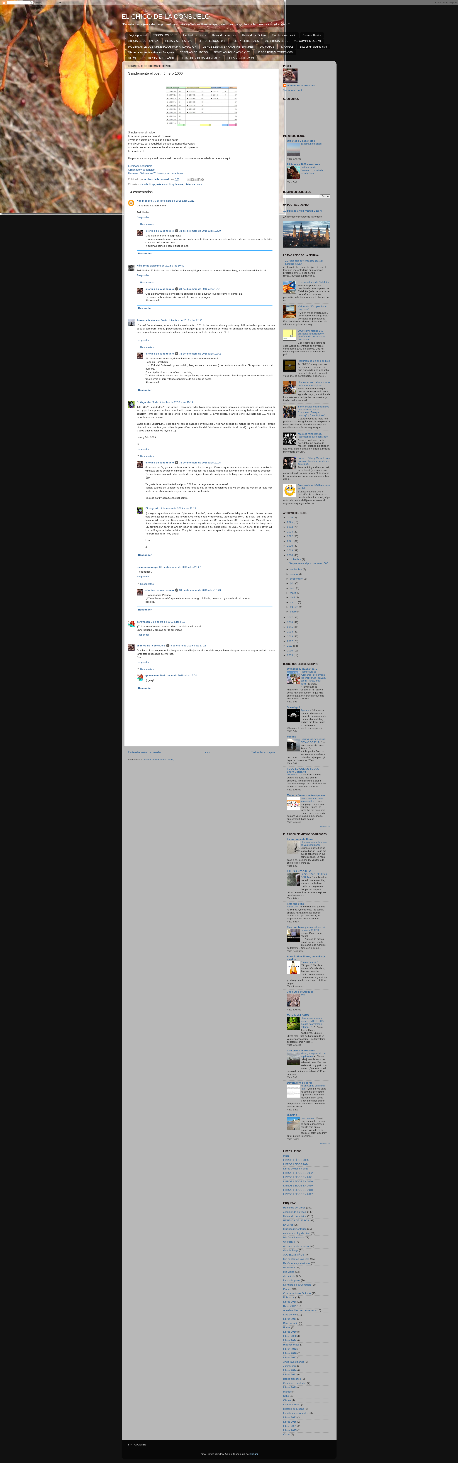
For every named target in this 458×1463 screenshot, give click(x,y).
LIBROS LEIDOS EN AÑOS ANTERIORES (228, 46)
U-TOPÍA (292, 1115)
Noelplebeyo (144, 200)
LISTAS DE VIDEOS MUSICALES (201, 58)
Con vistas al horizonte (301, 1050)
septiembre (296, 578)
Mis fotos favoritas (293, 1237)
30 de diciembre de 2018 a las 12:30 (181, 320)
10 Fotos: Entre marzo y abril (302, 210)
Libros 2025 (290, 1430)
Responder (143, 217)
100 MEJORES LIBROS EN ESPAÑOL (151, 58)
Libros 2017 (290, 1357)
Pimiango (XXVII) (310, 930)
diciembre (296, 559)
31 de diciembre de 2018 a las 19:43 (200, 590)
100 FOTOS (267, 46)
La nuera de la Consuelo (297, 1284)
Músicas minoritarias (294, 1229)
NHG (286, 1396)
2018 (290, 555)
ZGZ (303, 994)
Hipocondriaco (291, 1344)
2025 (290, 522)
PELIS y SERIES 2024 (240, 58)
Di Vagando (144, 402)
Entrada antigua (263, 752)
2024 (290, 527)
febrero (294, 607)
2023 (290, 531)
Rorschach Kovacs (148, 320)
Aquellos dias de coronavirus (299, 1310)
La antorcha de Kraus (300, 839)
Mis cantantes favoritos (296, 1259)
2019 (290, 550)
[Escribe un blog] (192, 179)
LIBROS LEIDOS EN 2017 (298, 1194)
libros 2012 (289, 1306)
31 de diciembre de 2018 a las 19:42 (200, 353)
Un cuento (289, 1241)
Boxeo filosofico (292, 1378)
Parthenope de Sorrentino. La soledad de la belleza (312, 170)
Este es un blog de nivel (313, 46)
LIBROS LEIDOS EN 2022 (298, 1173)
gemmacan (143, 622)
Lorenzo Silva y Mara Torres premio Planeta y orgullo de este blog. (314, 461)
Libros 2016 (290, 1353)
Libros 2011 (289, 1319)
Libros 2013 (290, 1349)
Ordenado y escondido (141, 169)
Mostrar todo (325, 826)
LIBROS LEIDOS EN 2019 (298, 1185)
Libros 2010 (290, 1331)
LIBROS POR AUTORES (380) (275, 52)
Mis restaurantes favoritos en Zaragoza (151, 52)
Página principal (137, 35)
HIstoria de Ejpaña (293, 1409)
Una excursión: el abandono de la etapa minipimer (314, 384)
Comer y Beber (291, 1404)
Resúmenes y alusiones (296, 1263)
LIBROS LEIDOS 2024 (296, 1164)
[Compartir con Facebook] (199, 179)
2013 (290, 636)
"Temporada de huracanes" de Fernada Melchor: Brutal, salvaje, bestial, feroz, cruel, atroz (313, 677)
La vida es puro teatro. (296, 1413)
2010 (290, 650)
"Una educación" (310, 962)
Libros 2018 (290, 1301)
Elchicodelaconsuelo (140, 166)
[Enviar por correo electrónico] (189, 179)
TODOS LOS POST (165, 35)
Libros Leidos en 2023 (295, 1168)
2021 (290, 541)
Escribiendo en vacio (284, 35)
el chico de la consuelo (159, 230)
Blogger (253, 1454)
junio (293, 588)
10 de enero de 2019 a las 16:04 (178, 675)
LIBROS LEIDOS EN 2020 (298, 1181)
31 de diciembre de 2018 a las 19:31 (200, 289)
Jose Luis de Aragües (300, 991)
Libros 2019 (290, 1387)
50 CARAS (287, 46)
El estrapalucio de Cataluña (313, 282)
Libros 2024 (290, 1340)
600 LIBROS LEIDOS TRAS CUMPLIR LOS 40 (293, 40)
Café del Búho (295, 903)
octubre (294, 574)
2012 (290, 641)
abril (293, 597)
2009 (290, 655)
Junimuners (289, 1366)
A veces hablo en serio (296, 1246)
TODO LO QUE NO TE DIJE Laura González (303, 770)
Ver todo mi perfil (292, 90)
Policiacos (288, 1297)
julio (292, 583)
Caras (286, 1434)
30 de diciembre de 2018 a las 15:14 (172, 402)
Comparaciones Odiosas (297, 1293)
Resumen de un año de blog (314, 361)
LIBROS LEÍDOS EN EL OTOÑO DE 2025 (313, 741)
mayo (293, 593)
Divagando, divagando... (302, 669)
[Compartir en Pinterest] (202, 179)
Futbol (286, 1327)
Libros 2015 (290, 1421)
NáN (139, 265)
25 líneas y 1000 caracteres (303, 164)
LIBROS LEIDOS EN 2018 (298, 1190)
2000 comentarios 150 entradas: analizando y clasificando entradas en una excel (311, 335)
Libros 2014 (290, 1370)
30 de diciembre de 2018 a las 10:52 (163, 265)
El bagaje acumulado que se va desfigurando (314, 843)
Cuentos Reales (312, 35)
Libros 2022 (290, 1374)
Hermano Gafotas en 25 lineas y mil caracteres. (156, 173)
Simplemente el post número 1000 (308, 563)
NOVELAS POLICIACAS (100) (232, 52)
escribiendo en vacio (294, 1212)
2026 (290, 517)
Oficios (287, 1400)
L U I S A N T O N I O (299, 871)
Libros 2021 (290, 1426)
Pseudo (291, 736)
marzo (294, 602)
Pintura (287, 1289)
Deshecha (292, 774)
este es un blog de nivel (170, 184)
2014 (290, 631)
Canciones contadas (294, 1383)
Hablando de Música (294, 1216)
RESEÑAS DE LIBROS (194, 52)
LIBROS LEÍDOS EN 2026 (143, 40)
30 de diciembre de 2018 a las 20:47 (180, 567)
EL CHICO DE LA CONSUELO (166, 16)
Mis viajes (288, 1272)
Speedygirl (293, 707)
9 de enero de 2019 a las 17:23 (188, 645)
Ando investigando (293, 1362)
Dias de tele (290, 1314)
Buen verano (308, 1118)
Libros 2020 (290, 1336)
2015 (290, 627)
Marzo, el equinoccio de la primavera (313, 1055)
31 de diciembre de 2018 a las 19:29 (200, 230)
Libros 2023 (290, 1417)
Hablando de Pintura (254, 35)
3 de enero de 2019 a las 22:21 (178, 508)
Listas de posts (193, 184)
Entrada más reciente (144, 752)
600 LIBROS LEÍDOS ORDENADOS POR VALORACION (162, 46)
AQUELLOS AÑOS (293, 1254)
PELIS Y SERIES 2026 (178, 40)
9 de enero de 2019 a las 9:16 (168, 622)
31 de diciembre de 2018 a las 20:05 (200, 462)
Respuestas (147, 224)
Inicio (206, 752)
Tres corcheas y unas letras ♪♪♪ (306, 927)
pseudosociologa (147, 567)
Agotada (305, 710)
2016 (290, 622)
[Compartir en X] (196, 179)
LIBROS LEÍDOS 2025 (212, 40)
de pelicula (289, 1276)
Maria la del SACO (298, 1015)
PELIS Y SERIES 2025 (245, 40)
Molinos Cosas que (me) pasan (306, 795)
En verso (288, 1224)
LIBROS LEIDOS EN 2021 (298, 1177)
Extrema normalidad (311, 143)
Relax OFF (293, 906)
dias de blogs (147, 184)
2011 (290, 645)
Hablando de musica (224, 35)
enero (293, 611)
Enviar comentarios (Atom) (159, 759)
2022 (290, 536)
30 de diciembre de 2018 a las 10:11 (173, 200)
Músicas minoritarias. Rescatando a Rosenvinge (313, 435)
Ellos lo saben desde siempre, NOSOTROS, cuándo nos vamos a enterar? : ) (312, 1022)
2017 (290, 617)
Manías (287, 1391)
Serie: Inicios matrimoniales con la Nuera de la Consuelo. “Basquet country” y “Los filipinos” (313, 411)
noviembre (296, 569)
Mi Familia (289, 1267)
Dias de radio (290, 1323)
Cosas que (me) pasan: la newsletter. (313, 799)
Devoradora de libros (300, 1082)
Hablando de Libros (194, 35)
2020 (290, 545)
